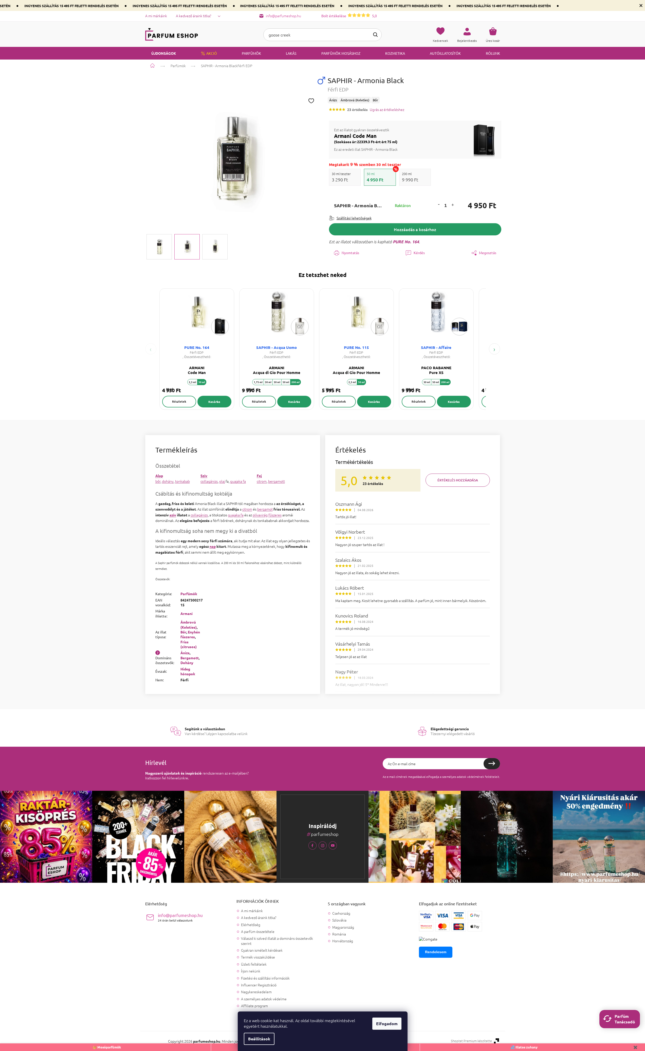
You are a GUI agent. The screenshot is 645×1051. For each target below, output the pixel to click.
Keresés (375, 35)
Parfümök (188, 593)
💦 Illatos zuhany (524, 1047)
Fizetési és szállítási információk (265, 978)
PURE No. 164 (406, 241)
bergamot (265, 509)
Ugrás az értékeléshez (387, 109)
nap (213, 546)
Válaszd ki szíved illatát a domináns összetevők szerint (277, 941)
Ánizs (185, 652)
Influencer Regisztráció (259, 984)
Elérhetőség (250, 924)
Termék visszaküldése (258, 957)
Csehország (341, 913)
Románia (339, 934)
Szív (203, 475)
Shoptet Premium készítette (471, 1041)
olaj (222, 481)
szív (173, 515)
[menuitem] (160, 53)
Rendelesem (435, 952)
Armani (186, 613)
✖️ (635, 1047)
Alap (159, 475)
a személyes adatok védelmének (462, 777)
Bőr (183, 632)
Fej (259, 475)
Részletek (179, 401)
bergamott (276, 481)
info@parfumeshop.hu (180, 917)
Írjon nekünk (250, 970)
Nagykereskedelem (256, 991)
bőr (157, 481)
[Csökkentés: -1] (438, 204)
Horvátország (342, 941)
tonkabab (182, 481)
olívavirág (260, 514)
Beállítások (259, 1038)
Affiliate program (254, 1005)
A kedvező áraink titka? (193, 15)
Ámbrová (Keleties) (188, 624)
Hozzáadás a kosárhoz (415, 229)
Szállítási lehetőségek (354, 218)
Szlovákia (339, 920)
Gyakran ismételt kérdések (262, 950)
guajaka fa (238, 481)
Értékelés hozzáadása (457, 480)
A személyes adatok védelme (264, 998)
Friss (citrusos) (188, 644)
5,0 (349, 15)
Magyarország (343, 927)
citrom (262, 481)
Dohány (186, 662)
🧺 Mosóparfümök (107, 1047)
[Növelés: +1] (452, 206)
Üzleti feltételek (254, 964)
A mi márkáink (156, 15)
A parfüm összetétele (257, 931)
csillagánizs (209, 481)
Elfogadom (387, 1023)
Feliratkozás (492, 763)
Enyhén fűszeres (190, 634)
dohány (168, 481)
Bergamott (189, 657)
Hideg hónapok (187, 671)
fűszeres (275, 514)
